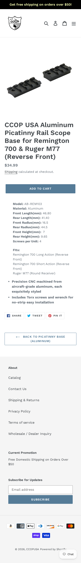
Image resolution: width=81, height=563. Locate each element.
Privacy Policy (19, 411)
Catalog (14, 378)
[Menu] (73, 23)
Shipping (11, 172)
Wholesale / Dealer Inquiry (29, 434)
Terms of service (21, 422)
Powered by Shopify (53, 549)
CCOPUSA (32, 549)
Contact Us (17, 389)
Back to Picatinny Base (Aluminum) (43, 339)
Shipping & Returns (23, 400)
